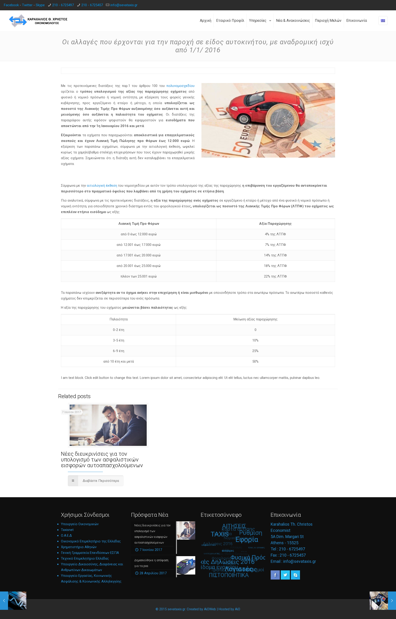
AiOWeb (210, 609)
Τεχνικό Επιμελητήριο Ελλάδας (85, 558)
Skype (40, 5)
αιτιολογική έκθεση (102, 185)
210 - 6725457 (92, 5)
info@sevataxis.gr (124, 5)
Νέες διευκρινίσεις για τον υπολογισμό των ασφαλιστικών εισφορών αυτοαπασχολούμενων (102, 460)
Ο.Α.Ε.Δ (66, 535)
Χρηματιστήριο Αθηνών (78, 547)
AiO (237, 609)
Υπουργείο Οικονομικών (80, 524)
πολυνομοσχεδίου (180, 86)
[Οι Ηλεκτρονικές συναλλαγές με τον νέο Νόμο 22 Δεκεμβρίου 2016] (383, 600)
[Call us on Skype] (295, 578)
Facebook (11, 5)
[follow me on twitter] (285, 578)
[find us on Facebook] (275, 578)
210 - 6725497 (63, 5)
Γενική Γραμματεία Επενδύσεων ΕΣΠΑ (90, 553)
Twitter (27, 5)
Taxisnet (67, 530)
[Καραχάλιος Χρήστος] (38, 20)
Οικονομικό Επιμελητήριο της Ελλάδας (91, 541)
